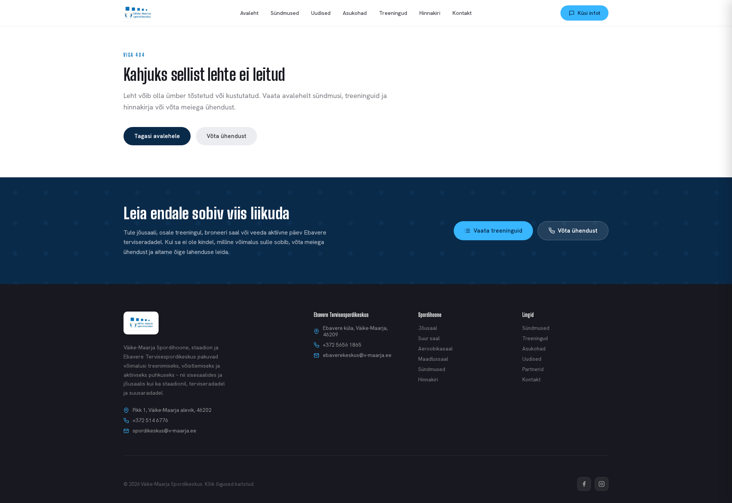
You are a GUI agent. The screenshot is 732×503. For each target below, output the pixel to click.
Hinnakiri (429, 13)
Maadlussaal (433, 359)
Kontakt (462, 13)
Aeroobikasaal (435, 349)
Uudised (321, 13)
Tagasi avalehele (157, 136)
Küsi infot (589, 13)
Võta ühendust (226, 136)
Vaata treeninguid (498, 231)
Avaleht (249, 13)
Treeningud (393, 13)
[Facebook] (584, 484)
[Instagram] (601, 484)
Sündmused (285, 13)
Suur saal (429, 338)
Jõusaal (427, 328)
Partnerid (533, 369)
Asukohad (355, 13)
